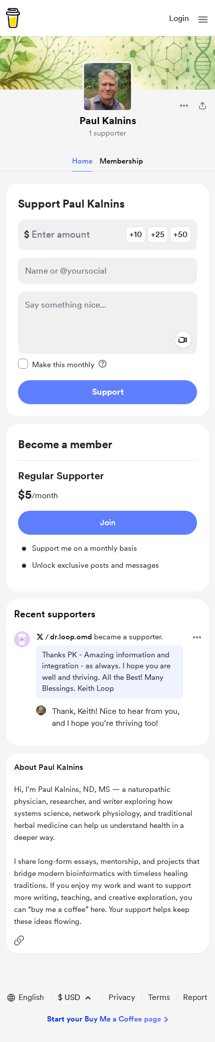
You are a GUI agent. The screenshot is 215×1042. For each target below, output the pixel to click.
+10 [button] (136, 234)
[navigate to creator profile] (107, 87)
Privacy (121, 997)
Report (195, 997)
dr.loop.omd (71, 636)
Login (179, 18)
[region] (107, 300)
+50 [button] (181, 234)
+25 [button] (157, 234)
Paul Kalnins (108, 121)
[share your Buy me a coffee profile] (202, 106)
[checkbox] (56, 364)
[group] (107, 520)
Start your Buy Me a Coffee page (104, 1018)
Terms (159, 997)
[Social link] (19, 940)
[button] (203, 20)
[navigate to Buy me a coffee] (13, 18)
